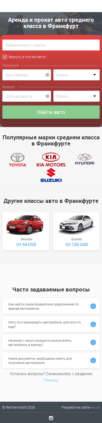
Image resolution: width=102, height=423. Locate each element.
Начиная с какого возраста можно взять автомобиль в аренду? (40, 342)
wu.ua (95, 407)
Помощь (51, 380)
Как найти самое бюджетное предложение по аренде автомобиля (43, 306)
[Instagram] (51, 418)
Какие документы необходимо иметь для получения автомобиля (40, 360)
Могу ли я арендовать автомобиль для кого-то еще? (44, 324)
